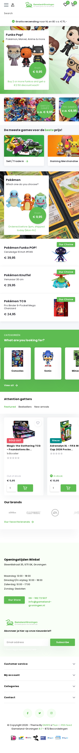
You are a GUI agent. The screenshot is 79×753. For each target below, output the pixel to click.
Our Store (14, 600)
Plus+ (55, 725)
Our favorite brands (17, 522)
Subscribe (62, 642)
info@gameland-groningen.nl (39, 603)
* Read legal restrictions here (20, 649)
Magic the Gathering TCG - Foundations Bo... (24, 447)
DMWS (46, 725)
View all (9, 385)
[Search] (73, 13)
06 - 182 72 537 (37, 598)
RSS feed (66, 725)
